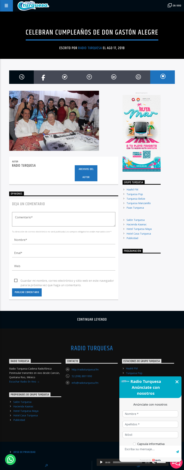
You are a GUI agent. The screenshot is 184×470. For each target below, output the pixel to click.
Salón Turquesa (135, 220)
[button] (10, 459)
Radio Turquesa (90, 48)
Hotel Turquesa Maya (139, 229)
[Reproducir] (101, 462)
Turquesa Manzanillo (138, 203)
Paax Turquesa (135, 207)
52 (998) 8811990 (82, 376)
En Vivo (176, 5)
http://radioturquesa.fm (85, 369)
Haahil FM (132, 189)
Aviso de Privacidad (24, 452)
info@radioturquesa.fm (85, 382)
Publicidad (132, 238)
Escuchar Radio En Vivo (23, 381)
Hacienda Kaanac (136, 224)
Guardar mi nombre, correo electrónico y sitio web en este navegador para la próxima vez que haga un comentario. (67, 281)
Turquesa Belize (135, 198)
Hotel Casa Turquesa (138, 233)
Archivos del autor (86, 173)
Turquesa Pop (134, 194)
